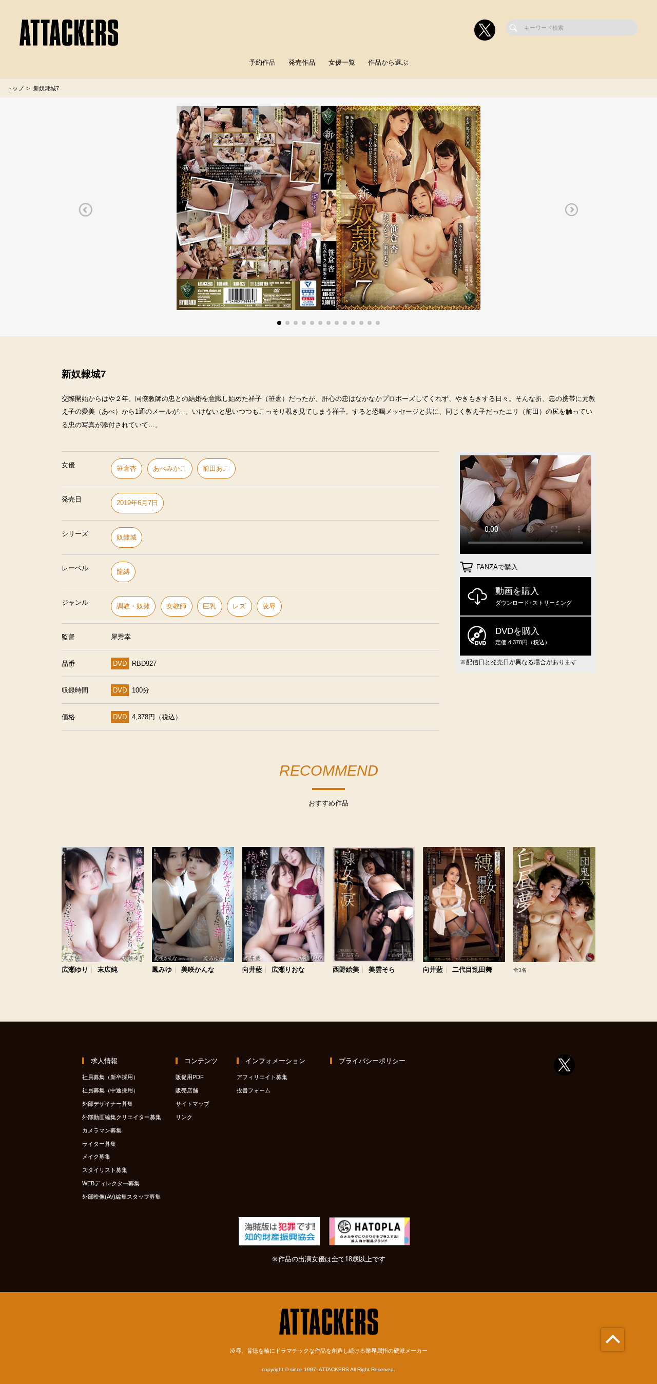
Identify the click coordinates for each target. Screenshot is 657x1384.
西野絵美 (346, 970)
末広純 (108, 970)
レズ (239, 606)
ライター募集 (99, 1144)
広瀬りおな (288, 970)
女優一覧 (341, 62)
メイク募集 (96, 1157)
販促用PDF (190, 1077)
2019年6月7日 (137, 503)
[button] (85, 210)
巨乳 (209, 606)
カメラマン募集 (102, 1130)
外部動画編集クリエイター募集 (121, 1117)
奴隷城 (127, 537)
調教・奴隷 (133, 606)
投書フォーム (253, 1090)
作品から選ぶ (388, 62)
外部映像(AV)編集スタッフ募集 (121, 1197)
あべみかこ (169, 468)
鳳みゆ (162, 970)
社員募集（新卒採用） (110, 1077)
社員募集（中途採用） (110, 1090)
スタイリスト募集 (104, 1170)
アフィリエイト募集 (262, 1077)
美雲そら (382, 970)
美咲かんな (198, 970)
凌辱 (269, 606)
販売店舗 (187, 1090)
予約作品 (262, 62)
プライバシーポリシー (372, 1061)
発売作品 (301, 62)
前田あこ (216, 468)
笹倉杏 (127, 468)
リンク (184, 1117)
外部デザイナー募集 (107, 1104)
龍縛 (123, 571)
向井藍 (252, 970)
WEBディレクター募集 (111, 1183)
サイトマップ (192, 1104)
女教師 (176, 606)
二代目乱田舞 (472, 970)
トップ (15, 88)
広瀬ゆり (75, 970)
